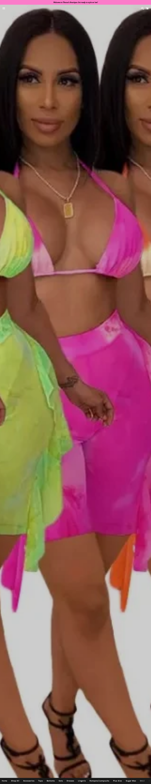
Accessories (28, 781)
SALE (142, 781)
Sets (61, 781)
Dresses (70, 781)
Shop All (15, 781)
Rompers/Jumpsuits (99, 781)
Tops (40, 781)
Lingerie (82, 781)
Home (4, 781)
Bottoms (51, 781)
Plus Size (117, 781)
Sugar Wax (131, 781)
